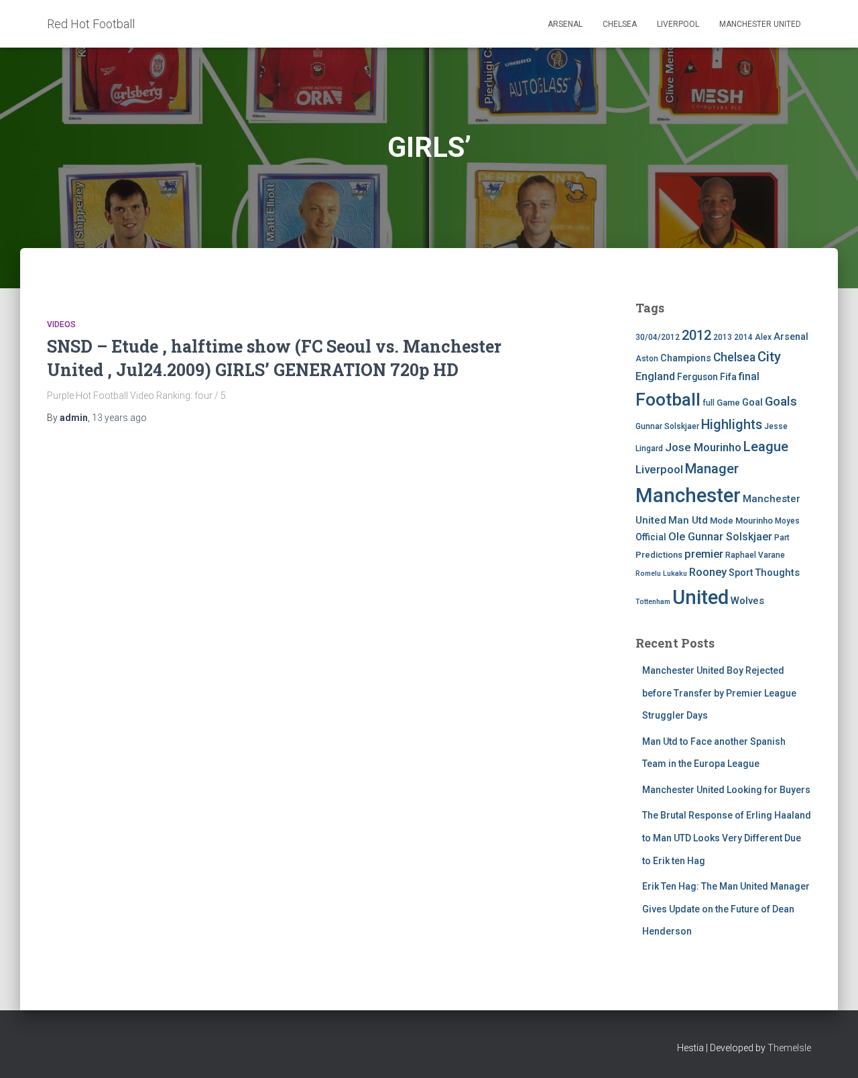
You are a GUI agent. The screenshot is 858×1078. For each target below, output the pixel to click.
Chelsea (620, 24)
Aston (646, 358)
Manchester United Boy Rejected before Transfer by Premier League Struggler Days (719, 693)
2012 (696, 335)
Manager (712, 469)
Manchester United (760, 24)
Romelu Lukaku (661, 573)
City (769, 357)
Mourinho (754, 521)
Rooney (708, 572)
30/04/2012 (657, 337)
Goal (752, 402)
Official (650, 537)
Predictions (658, 555)
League (765, 446)
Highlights (731, 424)
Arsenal (565, 24)
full (708, 403)
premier (703, 554)
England (655, 376)
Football (667, 400)
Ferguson (697, 376)
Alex (763, 337)
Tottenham (652, 601)
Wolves (747, 601)
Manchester (688, 495)
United (700, 597)
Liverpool (678, 24)
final (749, 377)
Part (782, 537)
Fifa (728, 377)
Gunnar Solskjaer (667, 426)
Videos (61, 324)
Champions (685, 358)
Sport (741, 573)
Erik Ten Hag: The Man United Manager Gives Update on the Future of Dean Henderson (726, 909)
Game (728, 403)
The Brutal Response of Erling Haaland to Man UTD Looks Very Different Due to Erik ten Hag (726, 837)
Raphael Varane (755, 555)
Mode (721, 521)
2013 (722, 337)
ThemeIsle (789, 1047)
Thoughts (777, 572)
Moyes (787, 521)
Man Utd (688, 520)
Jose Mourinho (703, 447)
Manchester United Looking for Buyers (726, 789)
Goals (781, 401)
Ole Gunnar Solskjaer (720, 536)
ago (119, 417)
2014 (743, 337)
